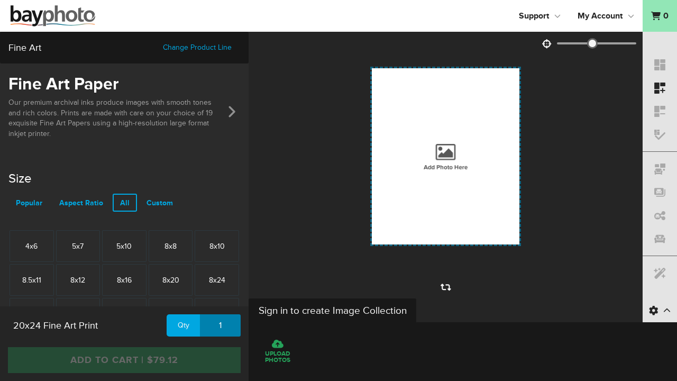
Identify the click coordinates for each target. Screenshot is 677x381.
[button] (660, 16)
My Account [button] (600, 16)
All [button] (125, 202)
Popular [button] (29, 202)
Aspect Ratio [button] (81, 202)
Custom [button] (160, 202)
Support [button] (534, 16)
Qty (183, 325)
